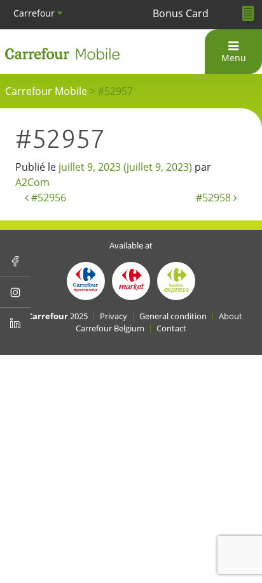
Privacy (113, 316)
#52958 (214, 198)
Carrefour (35, 13)
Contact (171, 328)
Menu (233, 58)
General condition (173, 316)
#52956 (47, 198)
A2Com (32, 182)
